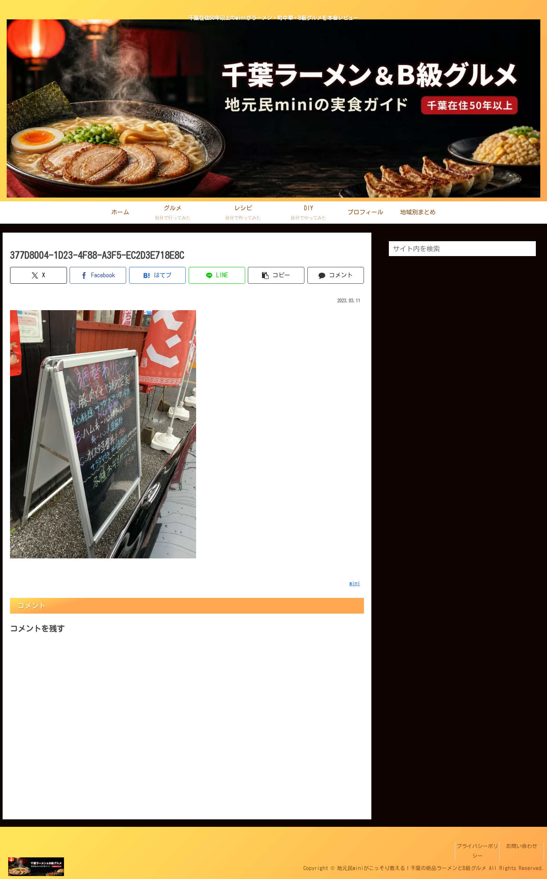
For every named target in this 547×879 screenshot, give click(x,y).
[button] (276, 275)
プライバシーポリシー (477, 851)
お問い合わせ (521, 846)
